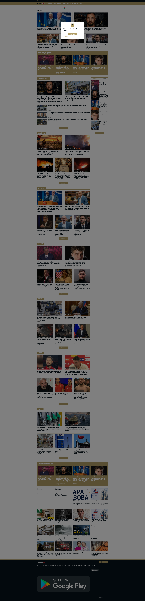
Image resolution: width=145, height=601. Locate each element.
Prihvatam (72, 34)
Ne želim (67, 36)
